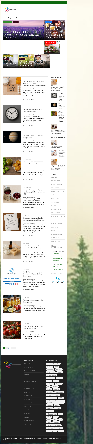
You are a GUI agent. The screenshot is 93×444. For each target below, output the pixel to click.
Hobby (49, 389)
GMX (48, 386)
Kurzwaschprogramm (51, 397)
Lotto (56, 405)
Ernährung (50, 378)
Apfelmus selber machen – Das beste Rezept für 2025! (33, 327)
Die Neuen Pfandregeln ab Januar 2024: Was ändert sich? (61, 153)
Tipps (48, 422)
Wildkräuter (50, 428)
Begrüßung (49, 366)
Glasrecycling (58, 383)
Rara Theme (52, 438)
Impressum (12, 2)
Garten (56, 381)
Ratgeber (11, 18)
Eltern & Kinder (55, 187)
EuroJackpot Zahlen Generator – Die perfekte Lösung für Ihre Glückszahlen (33, 274)
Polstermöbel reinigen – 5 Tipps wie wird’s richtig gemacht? (10, 62)
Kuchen (56, 395)
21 (12, 348)
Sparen (48, 419)
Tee (61, 419)
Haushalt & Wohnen (8, 56)
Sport (55, 419)
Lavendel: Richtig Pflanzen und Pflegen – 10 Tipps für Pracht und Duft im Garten (21, 34)
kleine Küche (49, 392)
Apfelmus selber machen (53, 363)
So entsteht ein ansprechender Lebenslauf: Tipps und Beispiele (33, 219)
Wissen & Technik (55, 241)
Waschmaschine (53, 425)
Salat (49, 417)
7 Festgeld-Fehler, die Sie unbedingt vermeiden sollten (26, 63)
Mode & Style (54, 227)
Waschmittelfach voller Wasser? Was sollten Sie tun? (41, 62)
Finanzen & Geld (23, 56)
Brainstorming (50, 369)
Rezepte (51, 414)
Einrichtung (50, 372)
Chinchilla (58, 369)
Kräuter (49, 395)
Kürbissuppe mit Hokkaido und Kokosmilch (53, 401)
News (4, 18)
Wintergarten (59, 428)
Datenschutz (6, 2)
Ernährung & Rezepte (50, 42)
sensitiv (55, 416)
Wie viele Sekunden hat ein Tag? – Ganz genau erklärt (34, 111)
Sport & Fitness (55, 237)
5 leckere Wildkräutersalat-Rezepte (52, 49)
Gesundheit (54, 205)
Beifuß (56, 366)
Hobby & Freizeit (55, 212)
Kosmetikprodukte (59, 392)
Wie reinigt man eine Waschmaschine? (56, 146)
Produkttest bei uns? (22, 2)
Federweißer (59, 378)
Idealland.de (56, 389)
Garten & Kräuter (7, 22)
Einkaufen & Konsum (56, 184)
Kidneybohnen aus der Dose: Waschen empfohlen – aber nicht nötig (34, 192)
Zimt (55, 431)
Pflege (58, 408)
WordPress (5, 439)
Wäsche (48, 430)
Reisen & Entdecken (56, 234)
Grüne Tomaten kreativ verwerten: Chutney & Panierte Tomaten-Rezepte (34, 164)
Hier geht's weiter (28, 99)
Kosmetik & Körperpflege (58, 216)
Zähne (61, 431)
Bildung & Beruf (55, 180)
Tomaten (56, 422)
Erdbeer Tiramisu (51, 375)
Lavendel (49, 405)
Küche (61, 398)
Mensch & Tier (55, 220)
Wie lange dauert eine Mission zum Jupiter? (61, 106)
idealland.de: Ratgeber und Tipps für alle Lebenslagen (19, 438)
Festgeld (49, 380)
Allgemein (54, 177)
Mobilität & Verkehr (56, 223)
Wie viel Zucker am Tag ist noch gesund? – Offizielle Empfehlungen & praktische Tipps (34, 83)
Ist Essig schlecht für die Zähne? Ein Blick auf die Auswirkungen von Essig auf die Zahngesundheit (55, 31)
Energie (59, 372)
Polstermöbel (50, 411)
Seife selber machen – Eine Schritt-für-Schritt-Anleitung (33, 247)
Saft (60, 414)
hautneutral (55, 386)
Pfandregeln (49, 408)
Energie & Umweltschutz (57, 191)
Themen (18, 18)
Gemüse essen (50, 383)
